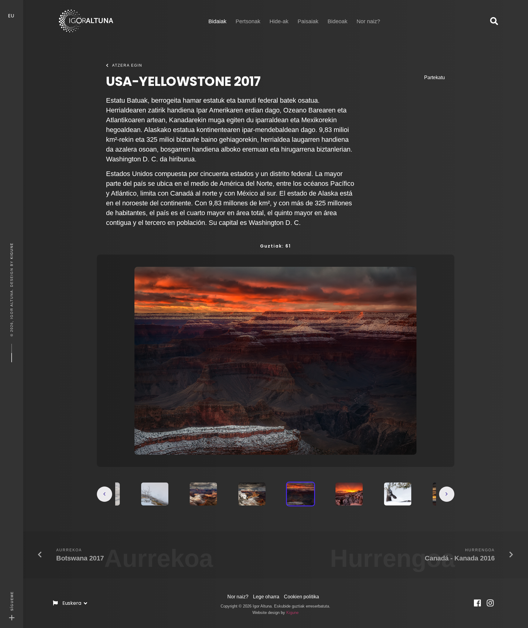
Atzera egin (127, 65)
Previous (104, 494)
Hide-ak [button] (279, 21)
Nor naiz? (237, 596)
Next (446, 494)
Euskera (72, 603)
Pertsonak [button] (248, 21)
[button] (494, 21)
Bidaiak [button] (217, 21)
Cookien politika (301, 596)
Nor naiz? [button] (368, 21)
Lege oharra (266, 596)
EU (11, 15)
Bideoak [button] (337, 21)
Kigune (11, 250)
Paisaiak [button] (308, 21)
